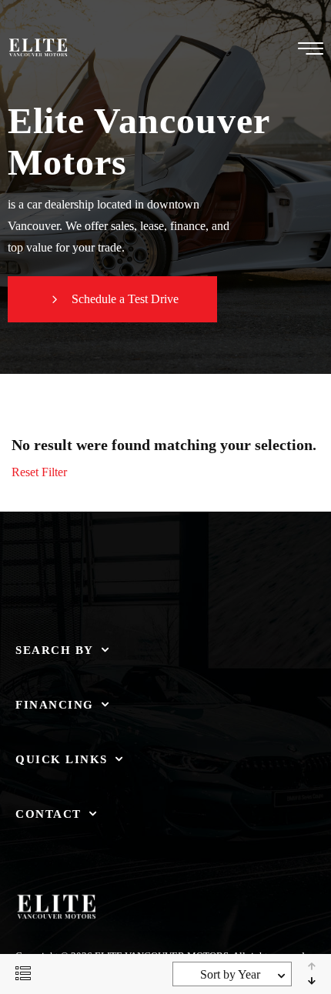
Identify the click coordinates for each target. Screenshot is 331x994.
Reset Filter (39, 472)
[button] (112, 299)
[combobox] (232, 974)
